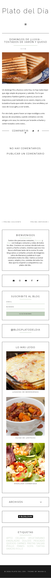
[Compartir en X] (33, 131)
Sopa (30, 546)
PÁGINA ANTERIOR (39, 222)
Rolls (19, 548)
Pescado (39, 540)
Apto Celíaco (15, 538)
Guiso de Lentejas (25, 438)
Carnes (21, 543)
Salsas (40, 543)
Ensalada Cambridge (25, 484)
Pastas (31, 543)
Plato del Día (25, 11)
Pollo (10, 546)
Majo (9, 243)
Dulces (26, 540)
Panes (20, 546)
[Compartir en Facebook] (38, 131)
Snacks (10, 548)
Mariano (38, 240)
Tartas (40, 546)
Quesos (11, 543)
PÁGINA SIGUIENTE (12, 222)
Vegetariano (36, 538)
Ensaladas (13, 540)
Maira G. (42, 571)
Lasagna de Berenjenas (25, 392)
